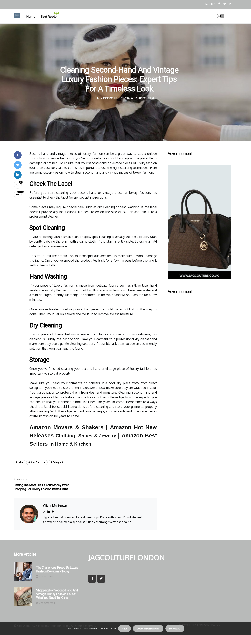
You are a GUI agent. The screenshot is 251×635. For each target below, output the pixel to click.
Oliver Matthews (109, 98)
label (20, 462)
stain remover (37, 462)
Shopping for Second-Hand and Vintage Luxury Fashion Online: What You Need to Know (57, 594)
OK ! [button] (124, 628)
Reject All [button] (174, 628)
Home (30, 16)
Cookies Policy (106, 628)
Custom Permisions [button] (148, 628)
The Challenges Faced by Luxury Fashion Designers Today (57, 569)
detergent (58, 462)
